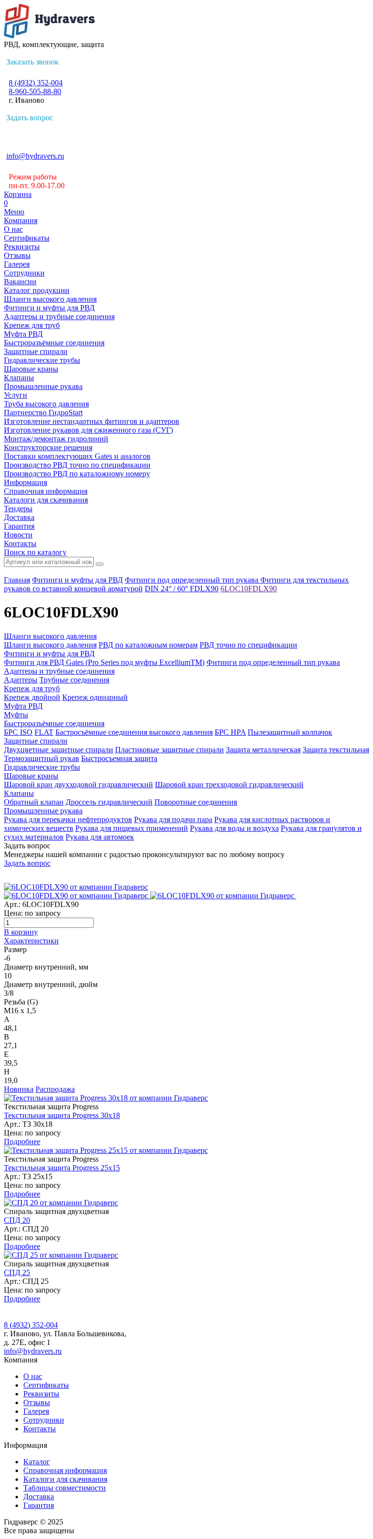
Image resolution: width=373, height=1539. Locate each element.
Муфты (16, 715)
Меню (14, 212)
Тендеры (18, 508)
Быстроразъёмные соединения (54, 343)
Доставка (19, 517)
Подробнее (22, 1141)
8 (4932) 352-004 (36, 83)
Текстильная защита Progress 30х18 (62, 1115)
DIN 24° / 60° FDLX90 (182, 588)
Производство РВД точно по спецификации (77, 465)
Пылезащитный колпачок (290, 732)
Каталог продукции (36, 290)
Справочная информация (45, 491)
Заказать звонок (32, 62)
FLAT (43, 732)
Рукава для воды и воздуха (234, 828)
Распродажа (55, 1089)
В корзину (21, 932)
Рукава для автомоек (100, 837)
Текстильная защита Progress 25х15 (62, 1168)
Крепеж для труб (32, 325)
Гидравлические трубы (42, 360)
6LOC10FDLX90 (248, 588)
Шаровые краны (31, 369)
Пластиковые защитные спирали (169, 749)
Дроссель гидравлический (109, 802)
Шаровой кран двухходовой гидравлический (78, 784)
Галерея (17, 264)
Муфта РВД (23, 334)
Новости (18, 535)
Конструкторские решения (48, 447)
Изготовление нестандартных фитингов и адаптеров (91, 421)
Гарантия (19, 526)
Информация (25, 482)
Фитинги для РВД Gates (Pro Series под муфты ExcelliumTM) (104, 662)
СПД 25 (17, 1272)
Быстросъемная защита (119, 758)
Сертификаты (27, 238)
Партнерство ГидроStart (43, 412)
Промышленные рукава (43, 386)
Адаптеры (20, 680)
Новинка (19, 1089)
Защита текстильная (336, 749)
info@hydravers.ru (35, 156)
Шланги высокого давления (50, 299)
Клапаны (19, 377)
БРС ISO (18, 732)
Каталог (36, 1462)
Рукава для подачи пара (173, 819)
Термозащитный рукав (41, 758)
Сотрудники (24, 273)
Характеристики (31, 941)
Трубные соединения (74, 680)
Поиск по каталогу (35, 552)
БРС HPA (230, 732)
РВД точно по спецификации (248, 645)
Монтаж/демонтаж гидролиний (56, 439)
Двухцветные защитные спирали (58, 749)
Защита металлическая (263, 749)
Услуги (15, 395)
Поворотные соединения (195, 802)
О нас (13, 229)
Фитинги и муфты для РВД (49, 308)
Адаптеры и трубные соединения (59, 316)
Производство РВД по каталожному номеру (77, 474)
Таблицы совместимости (64, 1488)
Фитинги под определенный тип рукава (192, 580)
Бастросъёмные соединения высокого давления (134, 732)
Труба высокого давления (46, 404)
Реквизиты (22, 247)
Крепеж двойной (32, 697)
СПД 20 (17, 1220)
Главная (17, 580)
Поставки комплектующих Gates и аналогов (77, 456)
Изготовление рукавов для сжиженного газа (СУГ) (88, 430)
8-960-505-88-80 (35, 91)
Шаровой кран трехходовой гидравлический (229, 784)
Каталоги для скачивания (46, 500)
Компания (20, 220)
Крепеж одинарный (95, 697)
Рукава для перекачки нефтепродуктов (68, 819)
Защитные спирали (36, 351)
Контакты (20, 543)
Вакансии (20, 281)
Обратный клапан (34, 802)
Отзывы (17, 255)
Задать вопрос (29, 117)
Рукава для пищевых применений (131, 828)
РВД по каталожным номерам (148, 645)
